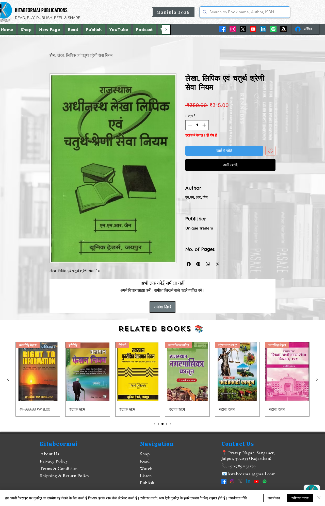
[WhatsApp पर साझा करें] (208, 264)
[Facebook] (222, 29)
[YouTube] (253, 29)
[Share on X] (218, 264)
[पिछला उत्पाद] (8, 379)
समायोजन (274, 497)
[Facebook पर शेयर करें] (189, 264)
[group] (162, 379)
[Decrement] (189, 125)
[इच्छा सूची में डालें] (270, 151)
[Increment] (204, 125)
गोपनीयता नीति (238, 497)
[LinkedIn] (263, 29)
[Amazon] (283, 29)
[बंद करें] (319, 498)
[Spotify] (273, 29)
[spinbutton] (197, 125)
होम (52, 55)
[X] (243, 29)
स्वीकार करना (299, 497)
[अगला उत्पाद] (317, 379)
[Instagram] (233, 29)
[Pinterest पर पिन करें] (198, 264)
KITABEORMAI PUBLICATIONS (41, 10)
